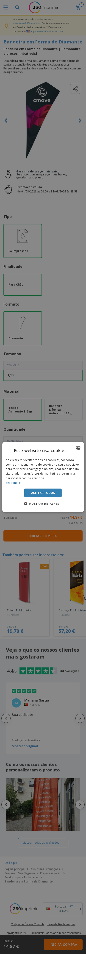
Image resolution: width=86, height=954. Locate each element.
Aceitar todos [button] (43, 493)
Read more (13, 483)
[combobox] (78, 447)
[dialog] (43, 477)
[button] (43, 503)
